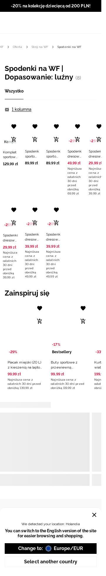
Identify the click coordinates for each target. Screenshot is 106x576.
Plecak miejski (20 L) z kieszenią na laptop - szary (25, 367)
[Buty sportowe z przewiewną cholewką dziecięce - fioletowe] (69, 329)
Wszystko (14, 91)
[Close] (94, 515)
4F (2, 46)
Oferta (17, 46)
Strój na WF (40, 46)
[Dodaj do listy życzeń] (14, 126)
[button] (10, 142)
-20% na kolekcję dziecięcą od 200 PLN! (50, 6)
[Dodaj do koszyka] (14, 139)
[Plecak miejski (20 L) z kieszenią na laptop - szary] (26, 329)
